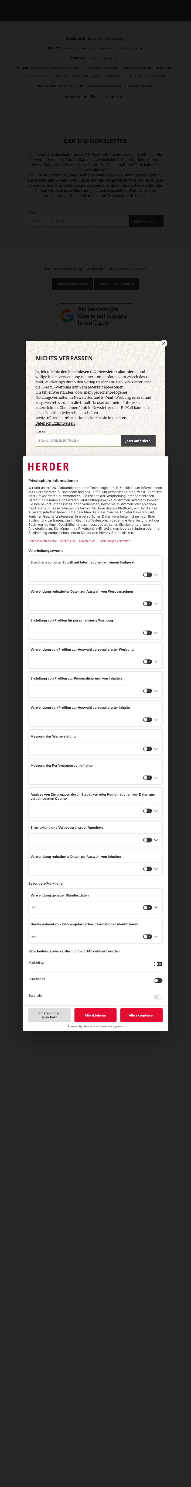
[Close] (163, 343)
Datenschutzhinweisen (55, 423)
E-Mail (40, 432)
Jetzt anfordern (138, 441)
